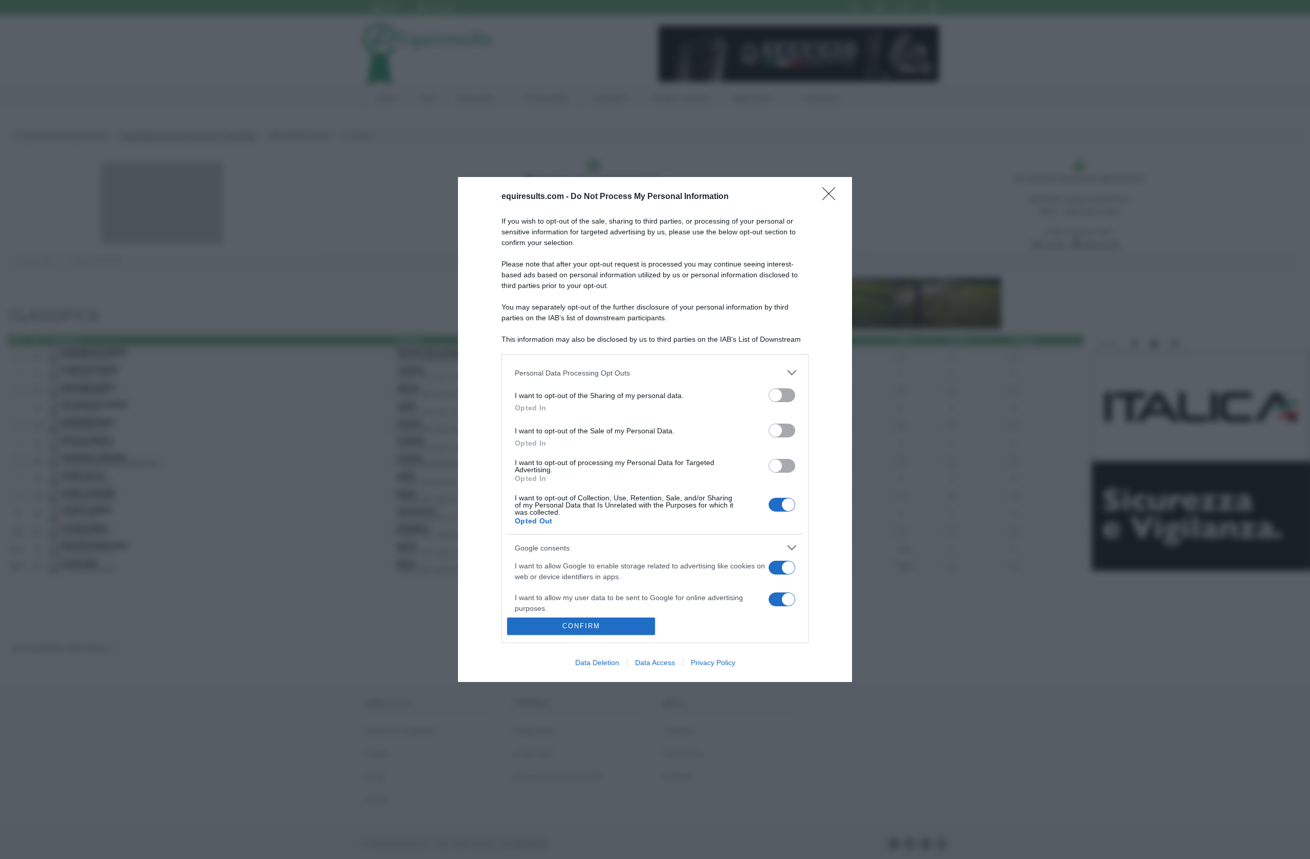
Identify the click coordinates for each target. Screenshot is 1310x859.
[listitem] (655, 372)
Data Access (655, 662)
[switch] (782, 395)
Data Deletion (597, 662)
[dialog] (655, 429)
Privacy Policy (713, 662)
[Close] (832, 197)
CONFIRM (581, 626)
